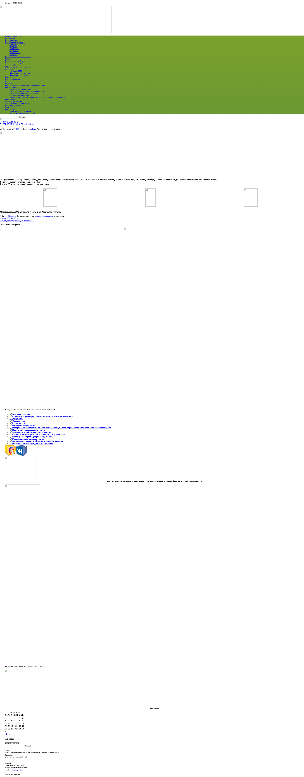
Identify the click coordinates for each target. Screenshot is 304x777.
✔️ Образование (17, 421)
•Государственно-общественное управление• (25, 85)
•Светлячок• (15, 53)
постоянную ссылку (45, 216)
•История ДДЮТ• (11, 41)
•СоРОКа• (13, 55)
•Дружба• (13, 47)
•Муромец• (14, 51)
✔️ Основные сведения (20, 414)
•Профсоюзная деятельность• (18, 57)
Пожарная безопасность (20, 89)
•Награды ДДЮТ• (16, 71)
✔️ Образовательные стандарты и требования (31, 443)
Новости (12, 216)
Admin (33, 129)
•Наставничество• (13, 79)
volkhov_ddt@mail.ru (16, 770)
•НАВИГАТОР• (10, 83)
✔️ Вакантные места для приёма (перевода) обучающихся (37, 434)
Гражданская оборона (19, 95)
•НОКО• (7, 59)
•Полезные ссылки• (13, 105)
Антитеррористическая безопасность (27, 91)
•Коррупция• (10, 99)
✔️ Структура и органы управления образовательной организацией (41, 416)
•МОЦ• (7, 81)
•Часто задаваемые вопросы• (22, 113)
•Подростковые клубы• (15, 43)
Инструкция (154, 708)
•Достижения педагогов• (20, 73)
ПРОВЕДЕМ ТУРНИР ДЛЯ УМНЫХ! (17, 124)
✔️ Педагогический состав (22, 425)
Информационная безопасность (23, 93)
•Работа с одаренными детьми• (18, 67)
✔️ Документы (16, 419)
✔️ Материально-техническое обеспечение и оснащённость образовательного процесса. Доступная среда (60, 428)
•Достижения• (11, 69)
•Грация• (13, 45)
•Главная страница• (13, 37)
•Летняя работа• (12, 65)
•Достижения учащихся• (20, 75)
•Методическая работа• (15, 61)
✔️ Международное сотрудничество (27, 439)
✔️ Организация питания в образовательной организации (36, 441)
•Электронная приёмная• (20, 111)
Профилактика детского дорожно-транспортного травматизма (37, 97)
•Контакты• (9, 109)
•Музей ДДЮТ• (10, 39)
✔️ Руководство (17, 423)
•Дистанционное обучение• (17, 103)
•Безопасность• (11, 87)
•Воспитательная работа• (16, 63)
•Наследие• (14, 49)
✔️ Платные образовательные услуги (27, 430)
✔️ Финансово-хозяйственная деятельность (30, 432)
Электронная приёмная (12, 774)
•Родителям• (10, 107)
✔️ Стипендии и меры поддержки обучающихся (32, 437)
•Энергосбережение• (14, 101)
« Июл (7, 734)
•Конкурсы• (9, 77)
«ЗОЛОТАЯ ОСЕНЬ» (9, 122)
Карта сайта (8, 755)
